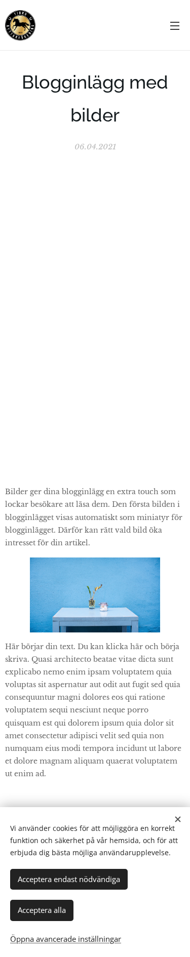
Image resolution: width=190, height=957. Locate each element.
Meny (175, 25)
